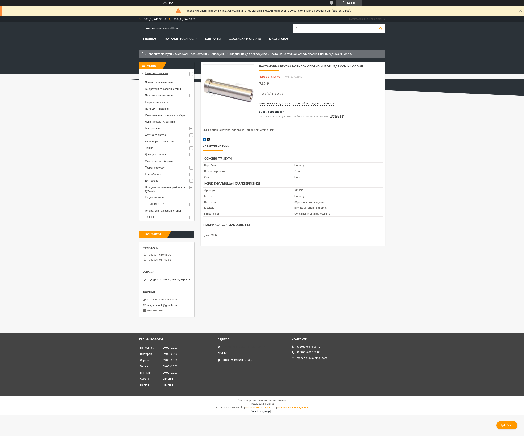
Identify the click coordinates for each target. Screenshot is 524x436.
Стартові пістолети (156, 102)
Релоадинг (217, 54)
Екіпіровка (151, 180)
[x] (208, 140)
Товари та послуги (159, 54)
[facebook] (204, 140)
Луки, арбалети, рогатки (160, 121)
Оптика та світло (155, 134)
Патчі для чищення (157, 108)
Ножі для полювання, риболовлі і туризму (165, 189)
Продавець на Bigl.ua (262, 403)
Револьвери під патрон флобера (165, 115)
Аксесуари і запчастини (191, 54)
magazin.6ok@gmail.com (162, 305)
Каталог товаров (179, 38)
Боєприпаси (152, 128)
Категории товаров (156, 73)
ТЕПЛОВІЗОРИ (154, 204)
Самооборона (153, 174)
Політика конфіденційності (293, 407)
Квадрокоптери (154, 197)
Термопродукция (155, 167)
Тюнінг (149, 147)
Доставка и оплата (245, 38)
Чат (510, 425)
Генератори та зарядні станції (163, 89)
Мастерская (279, 38)
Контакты (213, 38)
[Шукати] (381, 28)
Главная (150, 38)
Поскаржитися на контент (260, 407)
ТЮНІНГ (150, 217)
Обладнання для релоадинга (247, 54)
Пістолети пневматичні (159, 95)
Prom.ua (281, 400)
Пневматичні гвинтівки (159, 82)
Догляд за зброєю (156, 154)
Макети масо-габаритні (159, 161)
